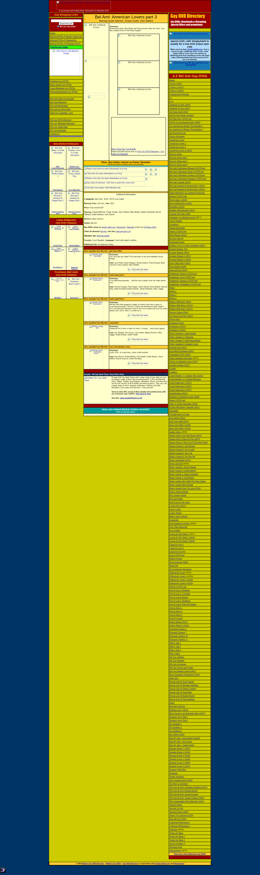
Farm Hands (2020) (177, 266)
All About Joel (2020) (178, 112)
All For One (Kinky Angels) (181, 115)
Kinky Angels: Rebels (178, 492)
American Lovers (176, 140)
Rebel (171, 703)
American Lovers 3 (177, 147)
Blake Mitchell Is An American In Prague (187, 193)
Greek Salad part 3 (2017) (180, 390)
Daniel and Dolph (177, 228)
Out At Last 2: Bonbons (179, 590)
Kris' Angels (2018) (177, 495)
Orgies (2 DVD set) (177, 587)
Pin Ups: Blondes (176, 660)
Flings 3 (172, 295)
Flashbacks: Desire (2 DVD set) (183, 273)
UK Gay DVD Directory (61, 120)
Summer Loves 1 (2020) (179, 759)
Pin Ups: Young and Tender (181, 667)
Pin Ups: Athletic (176, 657)
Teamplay (173, 773)
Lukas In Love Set (177, 551)
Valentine (173, 829)
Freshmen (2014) (176, 323)
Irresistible (173, 411)
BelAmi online (103, 236)
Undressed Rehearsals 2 (179, 826)
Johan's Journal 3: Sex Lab (180, 453)
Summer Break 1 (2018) (179, 748)
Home (52, 33)
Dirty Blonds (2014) (178, 235)
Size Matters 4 (57, 267)
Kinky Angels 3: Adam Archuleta (183, 474)
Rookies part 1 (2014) (178, 710)
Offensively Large (177, 573)
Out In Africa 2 (175, 611)
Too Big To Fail (176, 808)
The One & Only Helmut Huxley (183, 791)
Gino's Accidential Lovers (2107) (183, 361)
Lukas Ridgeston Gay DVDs (62, 88)
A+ (170, 98)
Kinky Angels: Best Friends (181, 485)
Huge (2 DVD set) (177, 400)
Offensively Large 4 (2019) (181, 583)
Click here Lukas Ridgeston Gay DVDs (190, 854)
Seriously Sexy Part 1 (178, 717)
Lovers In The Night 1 (179, 534)
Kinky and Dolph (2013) (180, 460)
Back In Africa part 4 (178, 164)
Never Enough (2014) (178, 562)
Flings (172, 288)
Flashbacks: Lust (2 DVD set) (182, 277)
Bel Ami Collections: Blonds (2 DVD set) (187, 168)
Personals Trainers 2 (178, 629)
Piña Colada (174, 653)
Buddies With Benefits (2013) (182, 210)
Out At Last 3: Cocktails (179, 594)
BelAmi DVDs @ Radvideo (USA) (65, 43)
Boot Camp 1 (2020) (178, 200)
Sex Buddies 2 (175, 727)
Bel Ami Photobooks (59, 106)
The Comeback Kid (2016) (181, 780)
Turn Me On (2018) (177, 819)
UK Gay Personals (58, 130)
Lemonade (173, 520)
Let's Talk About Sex (178, 527)
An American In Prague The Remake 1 (186, 126)
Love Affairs (174, 530)
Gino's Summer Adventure (180, 358)
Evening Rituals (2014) (179, 252)
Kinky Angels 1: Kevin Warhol (182, 467)
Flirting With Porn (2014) (180, 302)
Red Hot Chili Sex (177, 706)
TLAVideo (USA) (150, 227)
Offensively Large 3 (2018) (181, 580)
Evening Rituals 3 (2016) (180, 259)
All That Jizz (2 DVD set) (180, 119)
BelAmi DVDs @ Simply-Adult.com (66, 36)
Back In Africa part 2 (178, 157)
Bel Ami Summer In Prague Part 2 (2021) (187, 189)
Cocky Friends (175, 221)
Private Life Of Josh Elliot (180, 692)
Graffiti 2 (173, 372)
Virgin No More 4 (177, 843)
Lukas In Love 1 (176, 544)
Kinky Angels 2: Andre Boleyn (182, 470)
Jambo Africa (175, 432)
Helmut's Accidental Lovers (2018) (184, 397)
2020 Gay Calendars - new (61, 113)
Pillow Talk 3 (175, 650)
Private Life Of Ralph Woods (181, 696)
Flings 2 (172, 291)
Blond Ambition (74, 245)
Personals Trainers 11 (178, 639)
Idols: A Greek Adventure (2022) (183, 404)
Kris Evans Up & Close (179, 502)
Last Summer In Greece (179, 523)
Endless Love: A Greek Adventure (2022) (187, 245)
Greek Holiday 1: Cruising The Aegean (186, 376)
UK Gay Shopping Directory (62, 123)
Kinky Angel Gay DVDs (61, 84)
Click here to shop (143, 394)
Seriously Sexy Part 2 (178, 720)
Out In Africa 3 (175, 615)
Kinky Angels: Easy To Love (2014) (185, 488)
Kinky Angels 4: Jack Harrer (181, 478)
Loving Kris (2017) (177, 506)
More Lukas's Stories (178, 516)
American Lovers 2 (177, 143)
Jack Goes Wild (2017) (179, 421)
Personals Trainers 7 (178, 632)
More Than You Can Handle (123, 149)
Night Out (173, 565)
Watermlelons (175, 850)
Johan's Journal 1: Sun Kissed (182, 446)
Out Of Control (176, 618)
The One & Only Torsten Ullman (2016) (186, 798)
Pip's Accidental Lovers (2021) (182, 671)
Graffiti (172, 368)
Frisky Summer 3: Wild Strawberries (185, 340)
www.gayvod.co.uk (123, 231)
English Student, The (178, 249)
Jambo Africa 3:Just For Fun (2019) (184, 439)
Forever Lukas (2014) (178, 312)
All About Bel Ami (177, 133)
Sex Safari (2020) (176, 734)
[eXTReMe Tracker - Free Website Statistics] (3, 872)
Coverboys (174, 224)
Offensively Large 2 (178, 576)
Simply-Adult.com (109, 227)
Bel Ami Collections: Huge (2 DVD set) (186, 171)
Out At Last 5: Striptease (179, 601)
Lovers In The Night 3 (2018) (182, 541)
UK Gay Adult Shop (59, 127)
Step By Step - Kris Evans (180, 741)
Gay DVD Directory (130, 864)
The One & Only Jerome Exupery (184, 794)
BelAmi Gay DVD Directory (93, 864)
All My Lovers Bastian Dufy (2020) (184, 122)
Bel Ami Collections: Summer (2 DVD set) (187, 179)
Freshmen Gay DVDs (59, 81)
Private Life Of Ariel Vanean (181, 682)
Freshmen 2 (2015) (177, 326)
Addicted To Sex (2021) (179, 108)
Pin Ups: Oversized (177, 664)
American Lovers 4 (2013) (180, 150)
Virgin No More (176, 833)
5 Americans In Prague (179, 94)
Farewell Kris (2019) (178, 270)
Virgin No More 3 (177, 840)
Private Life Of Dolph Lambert (182, 689)
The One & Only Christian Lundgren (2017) (188, 787)
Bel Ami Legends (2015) (180, 182)
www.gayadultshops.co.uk (131, 398)
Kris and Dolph (176, 499)
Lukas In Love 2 (176, 548)
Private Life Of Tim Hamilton (182, 699)
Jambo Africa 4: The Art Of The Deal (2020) (188, 442)
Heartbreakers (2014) (178, 393)
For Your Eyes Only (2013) (181, 316)
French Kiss (174, 319)
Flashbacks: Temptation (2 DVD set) (185, 284)
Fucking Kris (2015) (178, 347)
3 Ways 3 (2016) (176, 91)
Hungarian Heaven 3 (74, 268)
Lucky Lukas (175, 509)
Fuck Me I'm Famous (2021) (181, 351)
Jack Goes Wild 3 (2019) (180, 428)
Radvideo (130, 227)
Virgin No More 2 (177, 836)
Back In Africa (175, 154)
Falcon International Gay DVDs (63, 92)
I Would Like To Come (179, 414)
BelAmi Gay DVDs (113, 864)
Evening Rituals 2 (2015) (180, 256)
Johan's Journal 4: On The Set (182, 456)
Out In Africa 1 (175, 608)
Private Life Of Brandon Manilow (184, 685)
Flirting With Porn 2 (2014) (181, 305)
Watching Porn (175, 847)
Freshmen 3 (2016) (177, 330)
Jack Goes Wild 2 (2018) (180, 425)
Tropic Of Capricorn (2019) (181, 815)
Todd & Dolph (175, 805)
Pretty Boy (174, 678)
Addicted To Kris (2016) (180, 105)
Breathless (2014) (176, 207)
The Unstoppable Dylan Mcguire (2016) (186, 801)
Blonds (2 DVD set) (178, 196)
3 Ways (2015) (175, 84)
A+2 (171, 101)
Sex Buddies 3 (175, 731)
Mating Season (175, 558)
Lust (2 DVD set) (176, 555)
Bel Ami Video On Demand (62, 99)
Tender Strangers (176, 777)
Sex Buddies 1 (175, 724)
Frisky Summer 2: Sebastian (181, 337)
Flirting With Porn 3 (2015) (181, 309)
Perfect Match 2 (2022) (179, 625)
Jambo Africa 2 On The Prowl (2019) (185, 435)
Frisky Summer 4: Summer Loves (183, 344)
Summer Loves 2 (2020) (179, 762)
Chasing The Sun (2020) (180, 214)
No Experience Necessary (180, 569)
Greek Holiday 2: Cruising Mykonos (185, 379)
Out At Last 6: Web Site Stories (182, 604)
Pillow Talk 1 (175, 643)
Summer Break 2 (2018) (179, 752)
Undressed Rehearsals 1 (179, 822)
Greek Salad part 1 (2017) (180, 383)
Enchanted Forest (176, 242)
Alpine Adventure (177, 136)
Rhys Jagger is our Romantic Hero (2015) (187, 713)
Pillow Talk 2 (175, 646)
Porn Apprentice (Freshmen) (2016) (184, 675)
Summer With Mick (177, 770)
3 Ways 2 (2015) (176, 87)
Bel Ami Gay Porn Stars (60, 109)
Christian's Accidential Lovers (182, 217)
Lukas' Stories (175, 513)
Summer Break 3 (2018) (179, 755)
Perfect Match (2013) (178, 622)
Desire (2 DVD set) (177, 231)
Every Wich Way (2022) (179, 263)
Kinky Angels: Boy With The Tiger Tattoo (187, 481)
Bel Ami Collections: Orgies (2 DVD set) (187, 175)
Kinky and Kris (176, 463)
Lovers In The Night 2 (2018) (182, 537)
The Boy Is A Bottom (178, 784)
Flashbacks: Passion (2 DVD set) (183, 281)
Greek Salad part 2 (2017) (180, 386)
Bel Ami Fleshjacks (58, 102)
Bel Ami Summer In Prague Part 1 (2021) (187, 186)
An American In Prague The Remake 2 (186, 129)
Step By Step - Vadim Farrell (181, 745)
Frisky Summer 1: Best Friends (182, 333)
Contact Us (55, 134)
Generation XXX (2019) (180, 354)
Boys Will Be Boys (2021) (180, 203)
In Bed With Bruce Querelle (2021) (184, 407)
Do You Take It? (176, 238)
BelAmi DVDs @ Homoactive (63, 40)
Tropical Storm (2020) (178, 812)
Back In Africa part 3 (178, 161)
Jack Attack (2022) (177, 418)
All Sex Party (57, 245)
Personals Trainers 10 (178, 636)
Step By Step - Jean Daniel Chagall (184, 738)
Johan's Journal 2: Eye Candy (182, 449)
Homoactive (121, 227)
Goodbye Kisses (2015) (179, 365)
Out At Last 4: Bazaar (178, 597)
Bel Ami (104, 231)
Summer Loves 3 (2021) (179, 766)
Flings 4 (172, 298)
